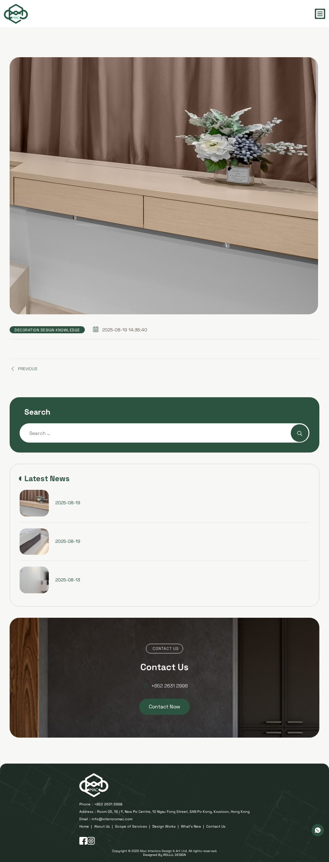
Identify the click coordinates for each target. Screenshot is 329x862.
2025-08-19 (67, 503)
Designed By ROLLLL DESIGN (164, 855)
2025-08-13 (67, 580)
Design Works (164, 826)
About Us (102, 826)
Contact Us (216, 826)
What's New (191, 826)
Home (84, 826)
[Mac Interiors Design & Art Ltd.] (16, 14)
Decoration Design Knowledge (47, 330)
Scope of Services (131, 826)
